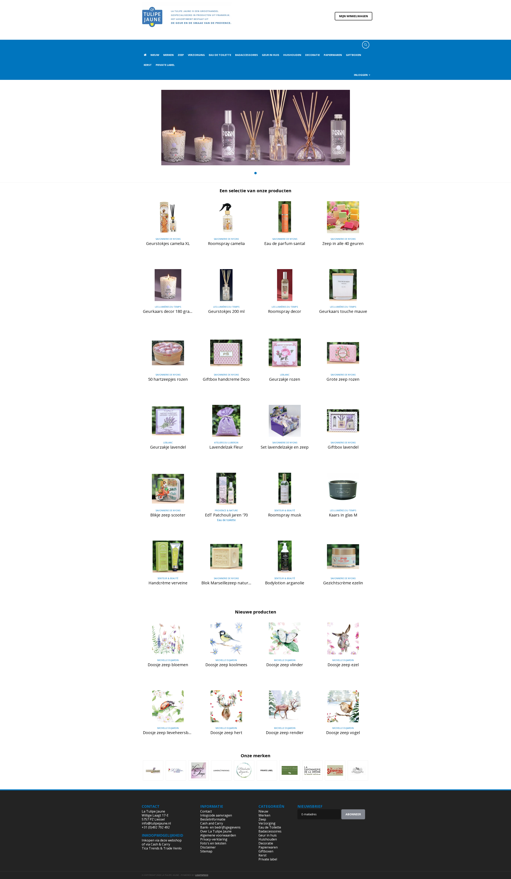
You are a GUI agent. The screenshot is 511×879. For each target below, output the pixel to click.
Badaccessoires (246, 55)
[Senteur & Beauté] (358, 770)
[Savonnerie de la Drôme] (312, 770)
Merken (168, 55)
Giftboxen (353, 55)
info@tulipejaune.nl (156, 823)
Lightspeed (201, 875)
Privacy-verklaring (213, 839)
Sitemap (206, 851)
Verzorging (196, 55)
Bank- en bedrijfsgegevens (220, 827)
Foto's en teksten (213, 843)
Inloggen (361, 75)
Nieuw (155, 55)
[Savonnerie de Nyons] (335, 770)
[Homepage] (145, 55)
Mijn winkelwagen (353, 16)
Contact (206, 811)
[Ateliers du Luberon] (153, 770)
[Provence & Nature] (289, 770)
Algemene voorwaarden (218, 835)
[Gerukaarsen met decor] (255, 127)
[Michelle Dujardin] (244, 770)
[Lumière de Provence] (221, 770)
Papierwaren (333, 55)
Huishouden (292, 55)
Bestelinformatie (212, 819)
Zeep (181, 55)
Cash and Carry (211, 823)
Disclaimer (208, 847)
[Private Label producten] (267, 770)
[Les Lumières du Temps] (198, 770)
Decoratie (312, 55)
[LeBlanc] (176, 770)
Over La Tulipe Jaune (216, 831)
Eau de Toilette (220, 55)
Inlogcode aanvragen (216, 815)
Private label (165, 65)
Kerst (148, 65)
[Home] (187, 19)
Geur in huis (270, 55)
